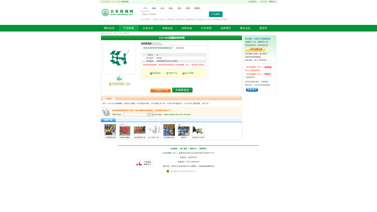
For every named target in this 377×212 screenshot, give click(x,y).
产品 (120, 33)
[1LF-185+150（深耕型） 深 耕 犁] (154, 130)
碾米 (189, 114)
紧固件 (263, 28)
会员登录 (252, 2)
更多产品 (173, 73)
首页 (115, 33)
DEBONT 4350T (198, 137)
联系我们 (157, 73)
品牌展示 (225, 28)
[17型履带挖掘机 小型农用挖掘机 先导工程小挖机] (110, 130)
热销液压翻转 (125, 137)
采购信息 (167, 28)
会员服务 (264, 2)
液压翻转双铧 (169, 137)
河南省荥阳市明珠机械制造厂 (158, 48)
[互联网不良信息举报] (144, 163)
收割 (185, 114)
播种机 (172, 114)
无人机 (208, 19)
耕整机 (155, 19)
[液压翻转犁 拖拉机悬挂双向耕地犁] (139, 130)
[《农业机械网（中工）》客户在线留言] (252, 90)
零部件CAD (218, 19)
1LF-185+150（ (154, 137)
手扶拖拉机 (200, 19)
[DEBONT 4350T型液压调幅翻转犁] (198, 130)
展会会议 (245, 28)
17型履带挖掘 (110, 137)
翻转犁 (126, 33)
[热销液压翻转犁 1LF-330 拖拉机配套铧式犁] (125, 130)
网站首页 (109, 28)
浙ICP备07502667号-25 (204, 153)
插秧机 (166, 114)
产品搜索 (216, 14)
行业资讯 (206, 28)
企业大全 (148, 28)
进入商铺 (189, 73)
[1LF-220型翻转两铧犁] (119, 58)
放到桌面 (125, 2)
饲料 (177, 114)
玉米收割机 (170, 19)
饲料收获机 (180, 19)
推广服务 (183, 149)
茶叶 (181, 114)
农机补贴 (187, 28)
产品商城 (128, 28)
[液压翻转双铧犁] (169, 130)
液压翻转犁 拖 (139, 137)
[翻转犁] (184, 130)
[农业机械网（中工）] (117, 12)
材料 (225, 19)
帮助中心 (272, 2)
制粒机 (162, 19)
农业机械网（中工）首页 (110, 2)
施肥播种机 (190, 19)
